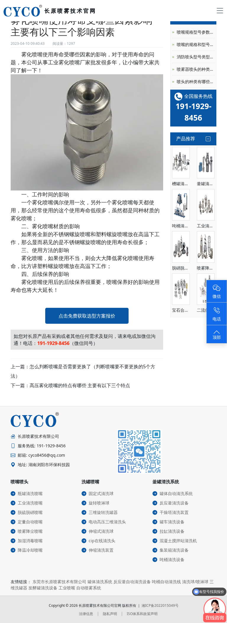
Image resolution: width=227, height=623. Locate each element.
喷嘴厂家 (79, 62)
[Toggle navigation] (219, 10)
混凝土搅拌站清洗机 (178, 540)
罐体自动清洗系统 (176, 493)
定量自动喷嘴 (30, 522)
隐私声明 (110, 613)
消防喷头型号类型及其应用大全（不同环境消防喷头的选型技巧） (196, 57)
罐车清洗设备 (172, 522)
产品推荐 (185, 138)
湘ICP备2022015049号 (160, 605)
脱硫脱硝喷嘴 (30, 512)
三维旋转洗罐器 (103, 512)
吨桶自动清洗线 (166, 581)
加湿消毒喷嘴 (30, 540)
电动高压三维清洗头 (107, 522)
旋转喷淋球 (99, 503)
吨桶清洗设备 (172, 559)
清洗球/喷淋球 (195, 581)
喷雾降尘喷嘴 (30, 531)
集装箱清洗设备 (174, 550)
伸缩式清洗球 (101, 531)
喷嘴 (111, 281)
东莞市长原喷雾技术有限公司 (59, 581)
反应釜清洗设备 (174, 503)
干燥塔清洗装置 (174, 512)
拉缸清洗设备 (172, 531)
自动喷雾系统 (88, 588)
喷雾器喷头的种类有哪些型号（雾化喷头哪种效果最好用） (196, 69)
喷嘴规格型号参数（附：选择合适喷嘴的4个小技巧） (196, 32)
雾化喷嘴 (32, 54)
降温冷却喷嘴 (30, 550)
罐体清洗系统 (99, 581)
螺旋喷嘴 (79, 234)
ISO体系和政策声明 (142, 613)
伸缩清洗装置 (101, 550)
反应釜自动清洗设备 (132, 581)
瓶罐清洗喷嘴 (30, 493)
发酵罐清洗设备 (42, 588)
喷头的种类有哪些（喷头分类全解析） (196, 81)
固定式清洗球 (101, 493)
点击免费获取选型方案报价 (87, 316)
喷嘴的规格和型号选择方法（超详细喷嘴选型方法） (196, 44)
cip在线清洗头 (102, 540)
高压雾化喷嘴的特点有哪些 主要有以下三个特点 (80, 385)
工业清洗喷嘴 (30, 503)
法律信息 (86, 613)
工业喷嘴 (67, 588)
